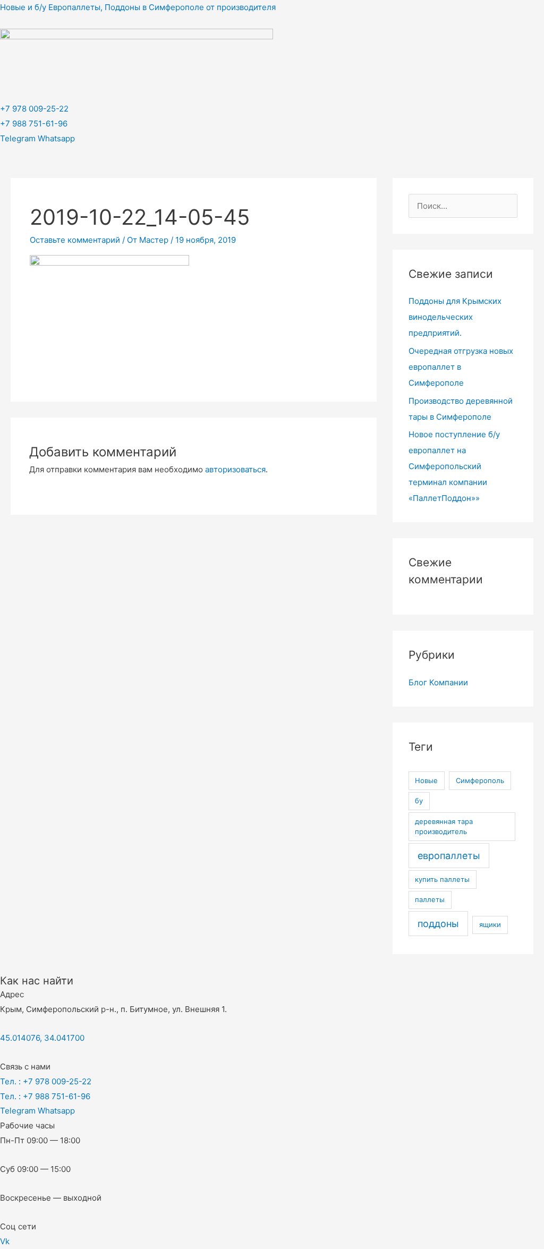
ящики (490, 924)
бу (419, 800)
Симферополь (480, 780)
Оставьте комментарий (75, 240)
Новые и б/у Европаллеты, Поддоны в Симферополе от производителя (138, 7)
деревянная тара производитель (444, 826)
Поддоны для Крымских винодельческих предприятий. (455, 317)
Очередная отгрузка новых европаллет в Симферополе (461, 367)
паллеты (430, 899)
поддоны (438, 923)
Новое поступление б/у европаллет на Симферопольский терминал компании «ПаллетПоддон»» (454, 466)
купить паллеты (442, 879)
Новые (426, 780)
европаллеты (449, 855)
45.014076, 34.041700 (42, 1038)
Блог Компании (438, 682)
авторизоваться (235, 469)
